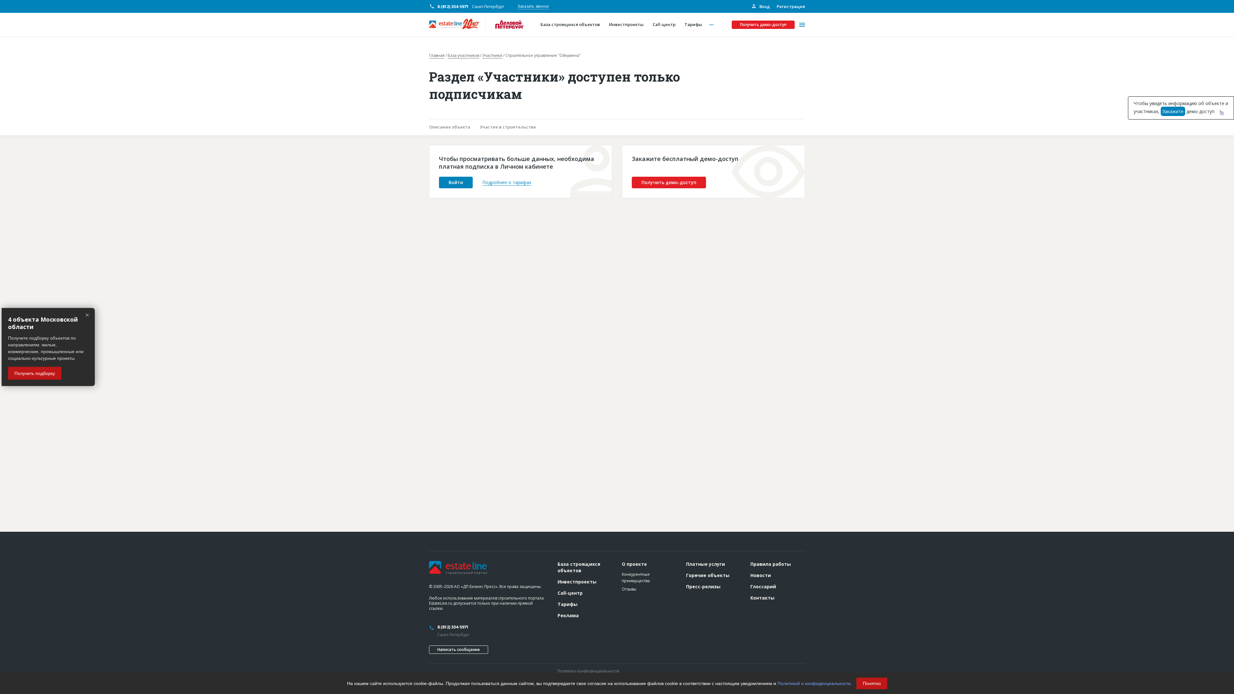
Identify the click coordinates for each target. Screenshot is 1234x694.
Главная (436, 55)
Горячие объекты (707, 575)
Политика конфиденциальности (588, 671)
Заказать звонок (533, 6)
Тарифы (567, 604)
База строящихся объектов (579, 567)
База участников (463, 55)
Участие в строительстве (508, 127)
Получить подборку (34, 373)
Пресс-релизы (703, 586)
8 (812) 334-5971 (453, 6)
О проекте (634, 564)
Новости (760, 575)
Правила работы (770, 564)
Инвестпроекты (577, 582)
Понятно (872, 683)
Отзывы (629, 589)
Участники (492, 55)
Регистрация (791, 6)
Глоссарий (763, 586)
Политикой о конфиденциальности (814, 683)
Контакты (762, 598)
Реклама (568, 615)
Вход (764, 6)
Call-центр (570, 593)
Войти (456, 182)
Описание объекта (449, 127)
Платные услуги (705, 564)
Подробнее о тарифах (506, 182)
